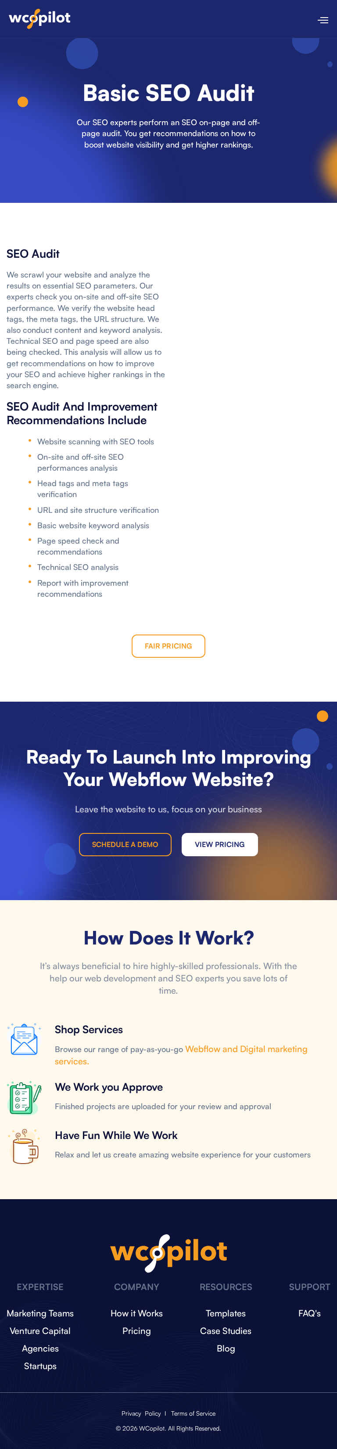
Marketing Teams (40, 1313)
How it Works (137, 1313)
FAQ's (309, 1313)
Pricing (136, 1330)
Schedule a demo (125, 844)
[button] (319, 19)
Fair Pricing (168, 646)
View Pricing (220, 844)
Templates (226, 1313)
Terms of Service (193, 1413)
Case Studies (225, 1330)
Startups (40, 1365)
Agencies (40, 1348)
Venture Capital (40, 1330)
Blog (226, 1348)
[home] (39, 19)
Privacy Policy (142, 1413)
